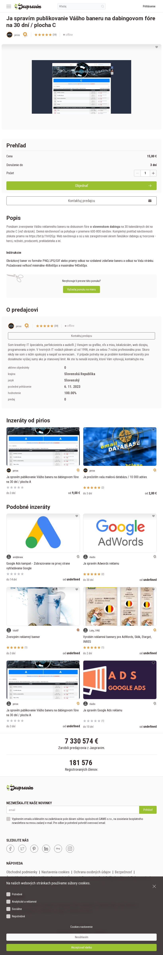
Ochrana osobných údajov (92, 872)
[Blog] (58, 849)
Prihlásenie (149, 6)
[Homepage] (28, 6)
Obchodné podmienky (21, 872)
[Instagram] (70, 849)
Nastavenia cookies (56, 872)
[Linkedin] (46, 849)
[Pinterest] (34, 849)
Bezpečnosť (123, 872)
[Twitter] (22, 849)
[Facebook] (10, 849)
